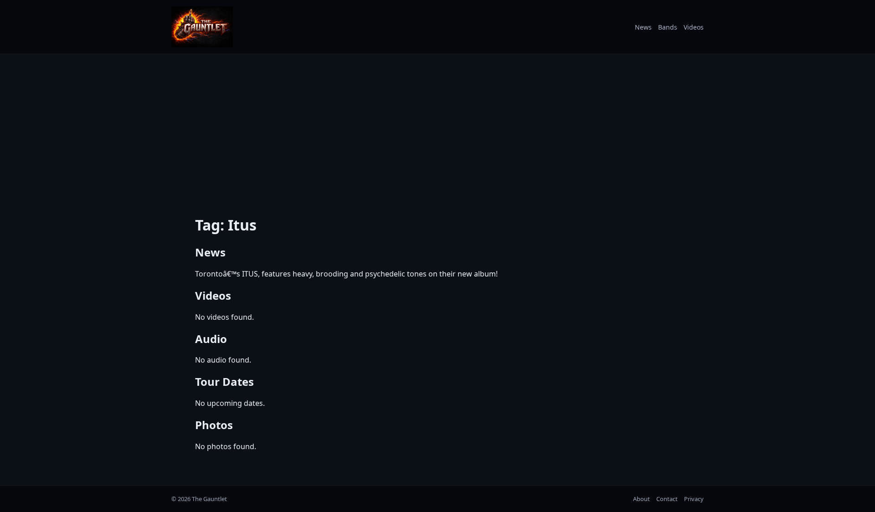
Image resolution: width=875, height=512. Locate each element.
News (643, 27)
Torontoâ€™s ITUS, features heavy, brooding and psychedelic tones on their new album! (346, 274)
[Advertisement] (437, 129)
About (641, 499)
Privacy (694, 499)
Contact (667, 499)
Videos (694, 27)
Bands (667, 27)
